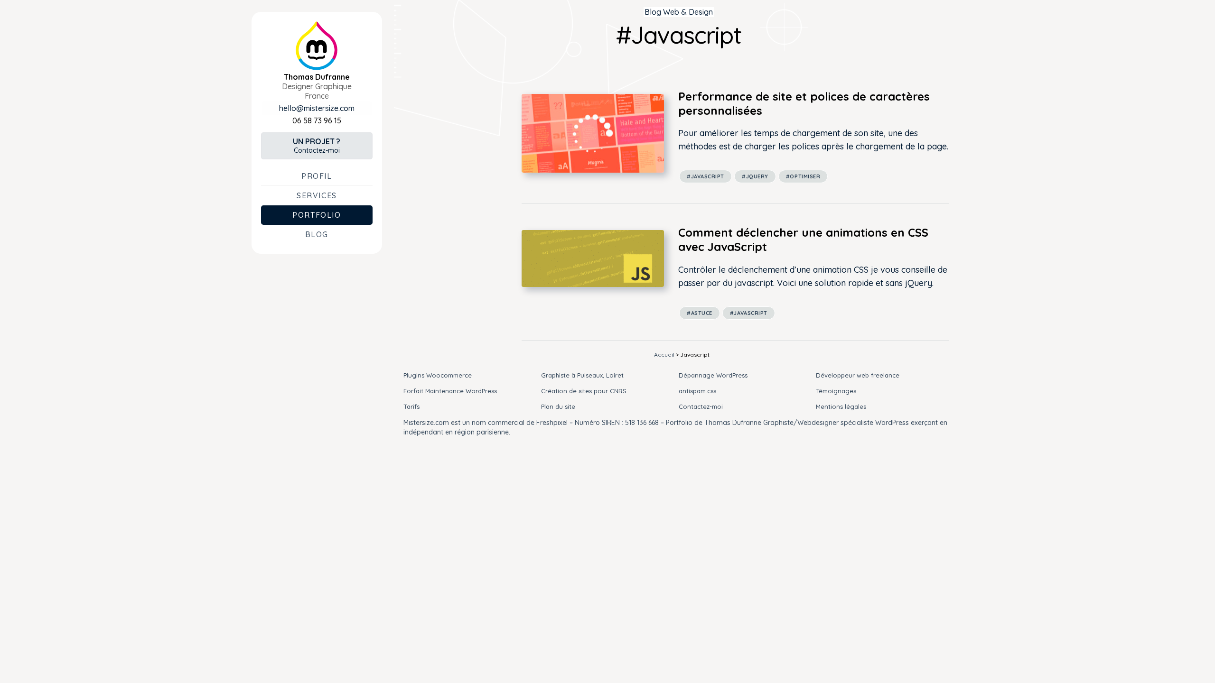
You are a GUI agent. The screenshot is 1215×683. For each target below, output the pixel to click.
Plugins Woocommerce (437, 375)
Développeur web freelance (857, 375)
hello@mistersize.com (317, 108)
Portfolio (316, 215)
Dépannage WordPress (713, 375)
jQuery (757, 176)
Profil (316, 176)
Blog (316, 234)
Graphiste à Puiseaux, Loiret (582, 375)
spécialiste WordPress (875, 422)
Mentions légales (841, 406)
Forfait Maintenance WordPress (450, 391)
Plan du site (558, 406)
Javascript (708, 176)
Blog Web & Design (679, 12)
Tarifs (411, 406)
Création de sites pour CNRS (583, 391)
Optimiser (805, 176)
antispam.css (697, 391)
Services (317, 195)
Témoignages (836, 391)
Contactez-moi (316, 146)
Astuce (701, 313)
